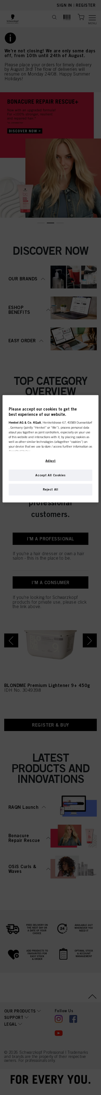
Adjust (50, 460)
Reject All (50, 489)
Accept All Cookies (50, 475)
